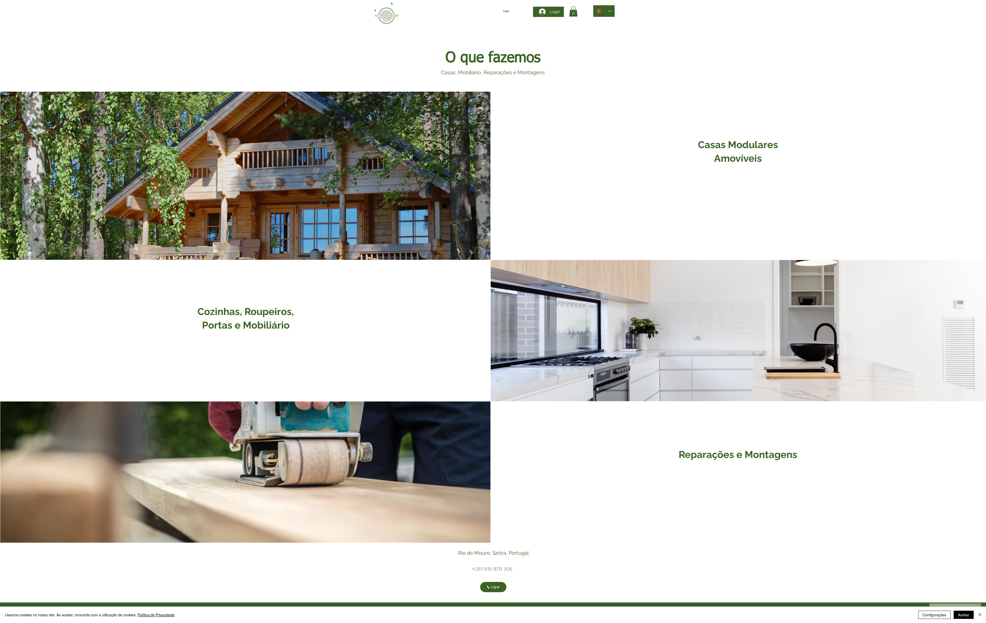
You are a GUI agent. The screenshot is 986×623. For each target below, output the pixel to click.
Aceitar (963, 614)
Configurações (934, 614)
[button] (573, 11)
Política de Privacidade (156, 614)
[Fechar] (980, 615)
